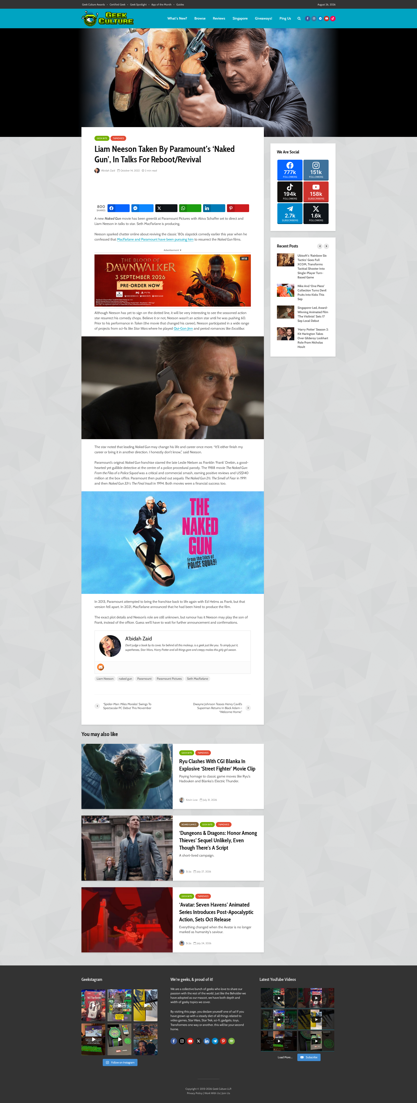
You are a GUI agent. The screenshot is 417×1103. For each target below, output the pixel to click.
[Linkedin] (207, 1041)
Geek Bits (102, 138)
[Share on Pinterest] (238, 208)
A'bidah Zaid (108, 170)
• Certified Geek (116, 4)
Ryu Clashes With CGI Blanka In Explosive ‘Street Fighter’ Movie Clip (217, 765)
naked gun (125, 679)
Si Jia (188, 871)
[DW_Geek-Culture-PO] (172, 280)
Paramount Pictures (169, 679)
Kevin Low (191, 799)
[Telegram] (215, 1041)
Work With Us (212, 1093)
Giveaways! (263, 18)
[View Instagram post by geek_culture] (103, 1018)
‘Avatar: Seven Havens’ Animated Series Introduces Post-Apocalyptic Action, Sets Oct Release (216, 912)
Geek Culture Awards (93, 4)
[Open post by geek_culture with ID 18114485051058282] (119, 1039)
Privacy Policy (194, 1093)
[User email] (100, 667)
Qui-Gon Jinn (183, 328)
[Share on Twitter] (166, 208)
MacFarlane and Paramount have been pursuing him (155, 239)
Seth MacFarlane (197, 679)
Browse (199, 18)
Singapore (240, 18)
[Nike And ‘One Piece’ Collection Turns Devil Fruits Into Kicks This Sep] (285, 290)
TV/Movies (118, 138)
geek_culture (93, 992)
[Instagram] (182, 1041)
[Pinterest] (223, 1041)
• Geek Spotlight (137, 4)
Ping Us (285, 18)
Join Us (226, 1093)
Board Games (189, 824)
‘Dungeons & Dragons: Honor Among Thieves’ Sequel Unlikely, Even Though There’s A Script (218, 840)
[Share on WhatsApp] (190, 208)
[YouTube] (190, 1041)
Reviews (219, 18)
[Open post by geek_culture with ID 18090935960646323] (93, 1039)
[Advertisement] (173, 189)
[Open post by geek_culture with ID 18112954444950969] (119, 1005)
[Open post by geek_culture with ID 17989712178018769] (145, 1039)
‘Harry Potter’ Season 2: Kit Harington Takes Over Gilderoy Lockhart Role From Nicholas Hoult (313, 338)
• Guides (179, 4)
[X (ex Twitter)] (198, 1041)
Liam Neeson (105, 679)
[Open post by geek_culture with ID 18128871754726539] (145, 1005)
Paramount (144, 679)
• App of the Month (160, 4)
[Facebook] (173, 1041)
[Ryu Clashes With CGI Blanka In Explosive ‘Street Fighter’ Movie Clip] (127, 776)
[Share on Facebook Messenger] (142, 208)
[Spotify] (231, 1041)
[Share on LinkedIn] (214, 208)
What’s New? (177, 18)
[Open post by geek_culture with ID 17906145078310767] (93, 1005)
